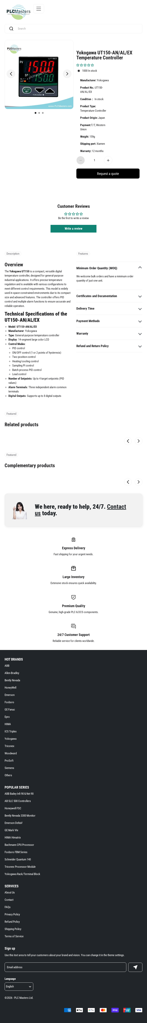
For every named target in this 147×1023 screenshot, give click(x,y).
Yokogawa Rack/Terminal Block (22, 874)
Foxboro (9, 702)
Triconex (9, 746)
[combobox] (77, 28)
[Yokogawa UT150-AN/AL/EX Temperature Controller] (39, 74)
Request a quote (108, 174)
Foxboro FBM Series (16, 852)
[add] (108, 160)
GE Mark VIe (11, 830)
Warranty (82, 333)
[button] (85, 65)
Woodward (11, 753)
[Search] (11, 28)
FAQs (8, 907)
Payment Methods (88, 321)
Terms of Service (14, 936)
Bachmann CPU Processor (19, 845)
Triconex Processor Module (20, 866)
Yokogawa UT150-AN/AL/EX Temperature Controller (104, 55)
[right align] (67, 74)
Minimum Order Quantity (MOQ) (96, 268)
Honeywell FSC (13, 808)
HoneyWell (10, 687)
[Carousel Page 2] (39, 113)
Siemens (9, 768)
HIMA (8, 724)
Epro (7, 717)
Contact (9, 900)
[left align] (11, 74)
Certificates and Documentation (96, 296)
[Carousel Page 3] (43, 113)
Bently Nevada (12, 680)
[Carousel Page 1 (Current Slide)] (35, 113)
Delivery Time (85, 308)
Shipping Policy (13, 929)
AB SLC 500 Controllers (18, 801)
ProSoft (9, 760)
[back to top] (137, 885)
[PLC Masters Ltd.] (18, 12)
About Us (10, 892)
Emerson (10, 695)
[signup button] (135, 967)
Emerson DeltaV (13, 823)
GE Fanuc (10, 709)
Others (8, 775)
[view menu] (38, 8)
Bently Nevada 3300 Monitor (20, 815)
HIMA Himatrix (13, 837)
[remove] (80, 160)
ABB (7, 665)
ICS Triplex (11, 731)
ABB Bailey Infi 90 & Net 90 (19, 793)
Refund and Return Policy (92, 346)
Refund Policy (12, 921)
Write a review (73, 228)
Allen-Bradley (12, 673)
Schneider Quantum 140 (18, 859)
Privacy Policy (12, 914)
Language (10, 979)
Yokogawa (10, 738)
